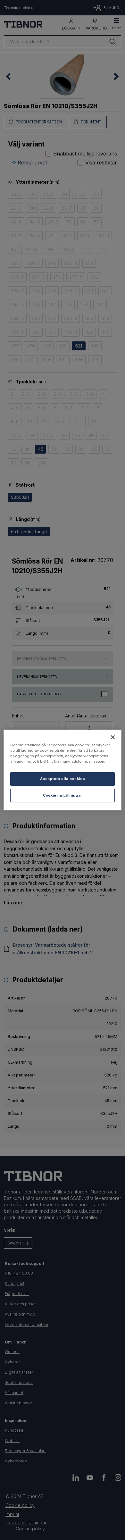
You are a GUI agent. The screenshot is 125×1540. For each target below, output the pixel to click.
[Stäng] (113, 737)
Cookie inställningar (62, 795)
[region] (62, 770)
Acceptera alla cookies (62, 778)
